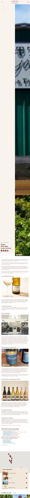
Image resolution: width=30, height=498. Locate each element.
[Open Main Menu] (28, 2)
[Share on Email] (5, 250)
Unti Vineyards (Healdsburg (7, 435)
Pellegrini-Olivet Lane (7, 369)
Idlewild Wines (4, 419)
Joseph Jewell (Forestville (6, 433)
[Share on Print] (1, 250)
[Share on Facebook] (3, 250)
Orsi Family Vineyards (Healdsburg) (8, 434)
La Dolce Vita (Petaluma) (6, 440)
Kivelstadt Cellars (4, 402)
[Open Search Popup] (2, 2)
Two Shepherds (4, 411)
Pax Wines (14, 307)
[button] (11, 463)
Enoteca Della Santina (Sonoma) (7, 439)
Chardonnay (18, 260)
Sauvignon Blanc (24, 260)
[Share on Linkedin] (7, 250)
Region (11, 336)
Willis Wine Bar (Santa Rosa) (7, 441)
